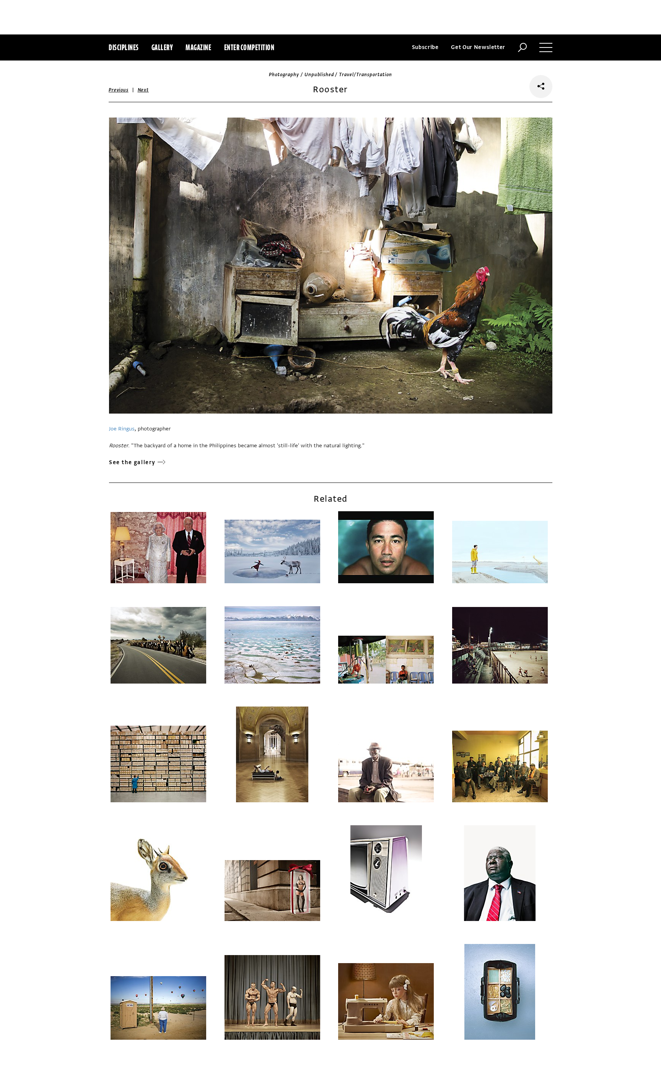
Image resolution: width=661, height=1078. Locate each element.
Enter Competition (249, 47)
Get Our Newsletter (478, 47)
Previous (119, 90)
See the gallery (132, 462)
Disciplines (124, 47)
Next (143, 90)
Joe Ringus (122, 428)
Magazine (198, 47)
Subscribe (425, 47)
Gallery (162, 47)
